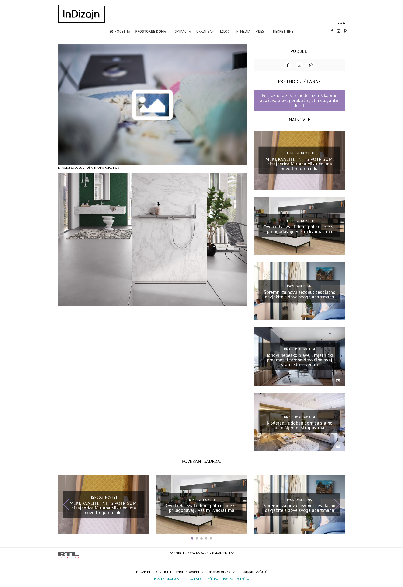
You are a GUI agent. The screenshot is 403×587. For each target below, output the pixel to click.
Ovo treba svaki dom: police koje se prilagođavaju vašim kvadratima (300, 229)
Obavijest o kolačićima (202, 578)
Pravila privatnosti (167, 578)
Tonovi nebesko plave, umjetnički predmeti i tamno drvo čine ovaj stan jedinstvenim (299, 360)
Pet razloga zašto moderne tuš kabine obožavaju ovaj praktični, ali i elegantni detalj (300, 100)
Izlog (225, 31)
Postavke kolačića (236, 578)
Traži (341, 23)
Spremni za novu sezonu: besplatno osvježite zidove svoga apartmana (299, 294)
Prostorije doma (150, 31)
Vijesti (262, 31)
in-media (242, 31)
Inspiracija (181, 31)
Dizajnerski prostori (299, 349)
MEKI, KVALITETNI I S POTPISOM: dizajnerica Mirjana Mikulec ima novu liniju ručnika (299, 163)
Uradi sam (205, 31)
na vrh (340, 553)
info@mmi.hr (194, 572)
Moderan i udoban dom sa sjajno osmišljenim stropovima (300, 425)
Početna (122, 31)
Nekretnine (283, 31)
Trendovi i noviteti (299, 153)
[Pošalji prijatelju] (311, 65)
